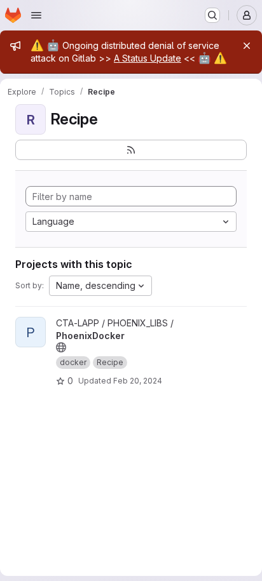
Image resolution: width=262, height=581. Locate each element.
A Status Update (147, 58)
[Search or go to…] (212, 15)
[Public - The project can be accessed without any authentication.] (61, 347)
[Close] (246, 45)
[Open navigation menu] (36, 15)
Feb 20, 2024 (137, 380)
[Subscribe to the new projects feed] (131, 150)
